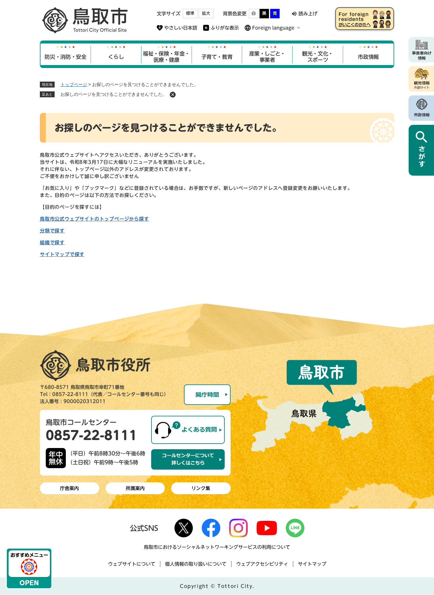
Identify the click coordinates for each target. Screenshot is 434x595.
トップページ (74, 84)
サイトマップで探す (62, 254)
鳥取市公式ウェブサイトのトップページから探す (94, 218)
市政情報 (368, 56)
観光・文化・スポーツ (317, 57)
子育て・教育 (217, 56)
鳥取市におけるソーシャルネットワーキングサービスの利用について (217, 547)
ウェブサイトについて (131, 564)
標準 (190, 13)
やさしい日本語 (180, 27)
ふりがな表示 (225, 27)
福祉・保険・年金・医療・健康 (166, 57)
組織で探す (52, 242)
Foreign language (273, 27)
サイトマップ (312, 564)
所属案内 (135, 488)
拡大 (206, 13)
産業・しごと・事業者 (267, 57)
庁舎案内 (69, 488)
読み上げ (307, 13)
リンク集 (200, 488)
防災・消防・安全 (65, 56)
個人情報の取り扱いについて (195, 564)
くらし (116, 56)
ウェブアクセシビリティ (262, 564)
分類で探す (52, 230)
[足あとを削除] (172, 94)
